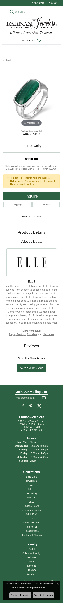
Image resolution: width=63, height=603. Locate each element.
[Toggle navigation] (7, 49)
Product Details (31, 232)
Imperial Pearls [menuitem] (31, 506)
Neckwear (48, 334)
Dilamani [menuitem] (31, 497)
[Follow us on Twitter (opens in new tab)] (39, 406)
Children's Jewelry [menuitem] (31, 553)
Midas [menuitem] (31, 518)
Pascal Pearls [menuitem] (32, 530)
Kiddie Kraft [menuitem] (31, 514)
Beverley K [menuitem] (31, 480)
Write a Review (31, 368)
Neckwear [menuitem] (31, 557)
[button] (38, 3)
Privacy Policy (46, 583)
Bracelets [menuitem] (31, 570)
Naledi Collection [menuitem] (31, 522)
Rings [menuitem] (31, 561)
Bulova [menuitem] (31, 485)
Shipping (17, 204)
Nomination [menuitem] (31, 526)
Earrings (21, 334)
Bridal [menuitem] (32, 549)
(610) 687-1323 (31, 134)
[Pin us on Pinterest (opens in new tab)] (31, 406)
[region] (31, 99)
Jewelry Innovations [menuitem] (31, 510)
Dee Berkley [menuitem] (31, 493)
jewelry (9, 60)
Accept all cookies (43, 595)
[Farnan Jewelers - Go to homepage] (31, 26)
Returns (46, 204)
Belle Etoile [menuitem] (31, 476)
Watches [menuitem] (31, 574)
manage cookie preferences (30, 587)
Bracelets (32, 334)
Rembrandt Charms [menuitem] (31, 535)
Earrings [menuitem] (31, 565)
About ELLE (31, 241)
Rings (12, 334)
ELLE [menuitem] (31, 501)
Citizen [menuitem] (31, 489)
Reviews (31, 345)
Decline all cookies (20, 595)
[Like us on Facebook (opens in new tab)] (23, 406)
